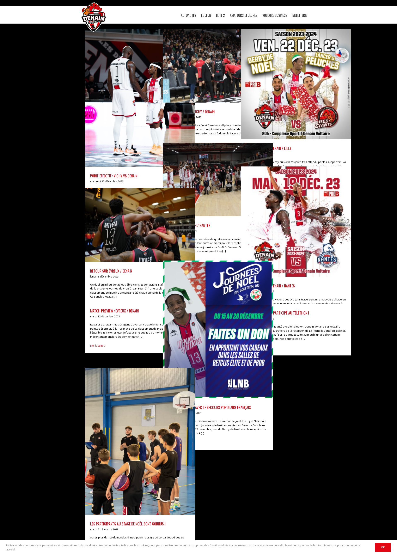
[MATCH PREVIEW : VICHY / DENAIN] (218, 66)
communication (224, 337)
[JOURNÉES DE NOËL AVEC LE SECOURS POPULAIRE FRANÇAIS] (218, 329)
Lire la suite (96, 345)
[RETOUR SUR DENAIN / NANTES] (218, 179)
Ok (383, 547)
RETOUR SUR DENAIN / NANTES (213, 173)
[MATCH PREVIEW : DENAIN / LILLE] (296, 84)
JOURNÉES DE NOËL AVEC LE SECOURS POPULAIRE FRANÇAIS (213, 324)
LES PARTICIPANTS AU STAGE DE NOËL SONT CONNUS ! (135, 435)
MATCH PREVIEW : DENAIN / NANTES (291, 216)
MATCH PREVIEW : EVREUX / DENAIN (114, 310)
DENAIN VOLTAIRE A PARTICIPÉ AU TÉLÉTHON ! (277, 313)
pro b (146, 105)
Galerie (145, 92)
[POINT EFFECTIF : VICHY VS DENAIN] (140, 98)
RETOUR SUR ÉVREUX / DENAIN (135, 219)
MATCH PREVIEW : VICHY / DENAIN (213, 60)
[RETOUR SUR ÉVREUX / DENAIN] (140, 225)
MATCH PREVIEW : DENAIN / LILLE (291, 78)
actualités (136, 105)
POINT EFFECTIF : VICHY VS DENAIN (135, 92)
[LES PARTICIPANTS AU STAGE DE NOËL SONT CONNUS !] (140, 441)
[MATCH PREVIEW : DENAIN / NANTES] (296, 221)
